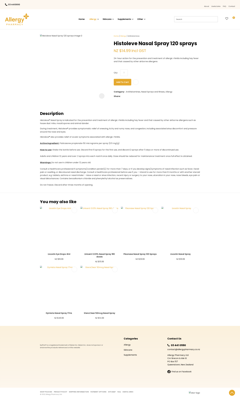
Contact (231, 6)
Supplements (124, 19)
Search (215, 19)
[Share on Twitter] (125, 96)
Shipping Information (79, 392)
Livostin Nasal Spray (180, 254)
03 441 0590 (178, 345)
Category (119, 91)
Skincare (107, 19)
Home (82, 19)
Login (221, 18)
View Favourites (226, 18)
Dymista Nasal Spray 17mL (59, 313)
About (206, 6)
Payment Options (98, 392)
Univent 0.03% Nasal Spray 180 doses (99, 255)
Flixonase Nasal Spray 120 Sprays (140, 254)
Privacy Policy (60, 392)
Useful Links (215, 6)
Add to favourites (74, 210)
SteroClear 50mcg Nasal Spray (99, 313)
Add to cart (122, 82)
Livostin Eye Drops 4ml (59, 254)
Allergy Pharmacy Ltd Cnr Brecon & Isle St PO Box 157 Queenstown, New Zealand (180, 360)
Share (117, 96)
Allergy (92, 19)
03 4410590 (14, 4)
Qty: (116, 72)
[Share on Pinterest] (133, 96)
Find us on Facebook (182, 371)
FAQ (224, 6)
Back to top (232, 393)
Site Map (112, 392)
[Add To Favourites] (135, 82)
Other (140, 19)
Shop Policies (46, 392)
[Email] (129, 96)
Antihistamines (134, 36)
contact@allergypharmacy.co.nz (183, 349)
